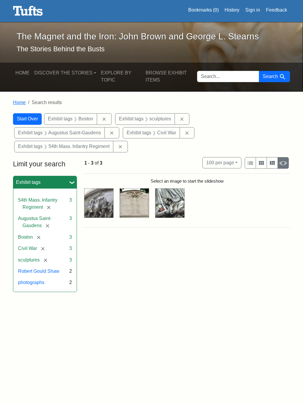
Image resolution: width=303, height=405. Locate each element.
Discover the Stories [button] (63, 72)
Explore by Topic (116, 76)
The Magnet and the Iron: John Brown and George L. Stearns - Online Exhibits (28, 11)
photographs (31, 282)
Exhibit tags (28, 182)
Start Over (27, 118)
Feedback (276, 9)
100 (220, 162)
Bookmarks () (203, 9)
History (232, 9)
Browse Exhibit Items (166, 76)
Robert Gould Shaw (38, 271)
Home (22, 72)
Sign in (252, 9)
